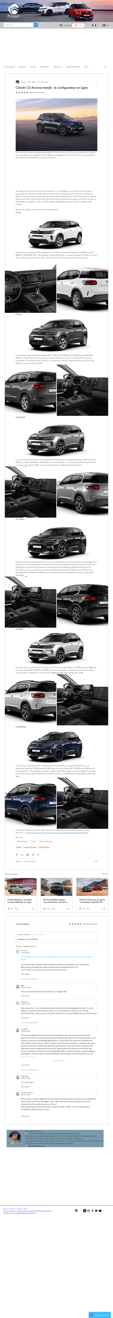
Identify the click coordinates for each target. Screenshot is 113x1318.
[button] (56, 676)
